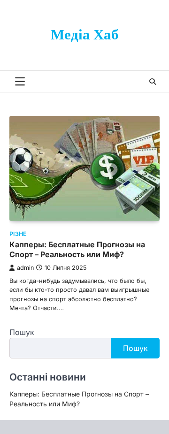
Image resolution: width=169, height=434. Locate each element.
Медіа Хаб (85, 35)
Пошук (21, 332)
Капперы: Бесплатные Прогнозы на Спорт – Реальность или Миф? (77, 249)
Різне (18, 233)
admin (25, 267)
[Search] (153, 82)
